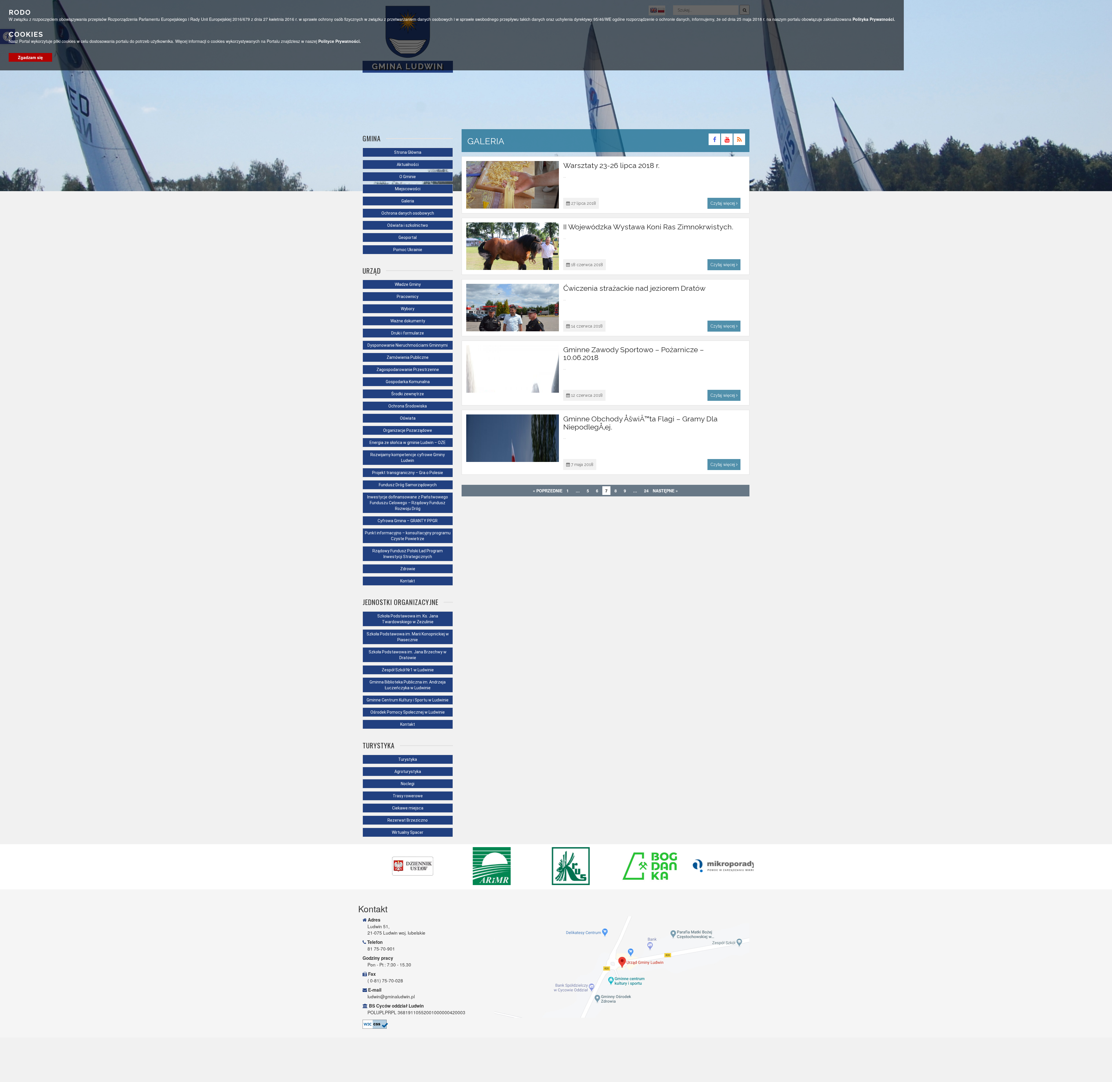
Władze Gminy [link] (408, 284)
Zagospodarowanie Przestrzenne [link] (407, 369)
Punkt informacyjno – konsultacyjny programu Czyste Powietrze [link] (408, 536)
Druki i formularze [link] (407, 333)
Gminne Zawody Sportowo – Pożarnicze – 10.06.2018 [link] (633, 353)
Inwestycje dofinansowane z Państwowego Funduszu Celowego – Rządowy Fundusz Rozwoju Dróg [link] (407, 503)
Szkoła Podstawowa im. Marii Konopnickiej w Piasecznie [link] (408, 637)
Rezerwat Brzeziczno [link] (407, 820)
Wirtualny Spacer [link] (407, 832)
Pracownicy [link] (407, 296)
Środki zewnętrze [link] (407, 394)
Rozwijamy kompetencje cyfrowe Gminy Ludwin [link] (407, 457)
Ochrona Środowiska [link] (407, 406)
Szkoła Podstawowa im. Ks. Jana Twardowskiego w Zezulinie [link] (407, 619)
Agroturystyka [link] (407, 771)
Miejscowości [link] (407, 189)
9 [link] (625, 491)
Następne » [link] (665, 491)
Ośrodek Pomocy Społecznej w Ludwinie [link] (407, 712)
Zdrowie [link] (407, 568)
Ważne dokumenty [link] (407, 321)
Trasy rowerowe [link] (408, 796)
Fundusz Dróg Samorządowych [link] (408, 484)
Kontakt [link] (407, 581)
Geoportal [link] (407, 237)
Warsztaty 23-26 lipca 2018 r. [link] (611, 165)
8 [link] (615, 491)
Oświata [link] (408, 418)
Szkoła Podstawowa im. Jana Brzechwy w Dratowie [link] (408, 655)
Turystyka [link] (407, 759)
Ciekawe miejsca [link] (407, 808)
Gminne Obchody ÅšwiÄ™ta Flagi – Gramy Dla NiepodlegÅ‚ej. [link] (640, 422)
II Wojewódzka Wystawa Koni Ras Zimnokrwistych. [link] (648, 226)
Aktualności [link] (408, 164)
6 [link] (597, 491)
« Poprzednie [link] (547, 491)
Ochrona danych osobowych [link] (407, 213)
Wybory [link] (407, 308)
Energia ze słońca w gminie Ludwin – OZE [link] (408, 442)
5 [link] (588, 491)
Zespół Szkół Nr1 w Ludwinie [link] (408, 670)
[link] (714, 140)
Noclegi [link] (407, 783)
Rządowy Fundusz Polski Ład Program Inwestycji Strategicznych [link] (407, 554)
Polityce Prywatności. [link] (339, 41)
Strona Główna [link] (407, 152)
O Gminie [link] (407, 176)
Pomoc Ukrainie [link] (407, 249)
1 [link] (567, 491)
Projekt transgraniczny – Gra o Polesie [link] (407, 472)
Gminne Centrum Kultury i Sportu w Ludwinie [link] (408, 700)
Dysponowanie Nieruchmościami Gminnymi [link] (407, 345)
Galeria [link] (407, 201)
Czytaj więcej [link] (723, 203)
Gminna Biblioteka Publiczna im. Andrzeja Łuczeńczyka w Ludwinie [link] (408, 685)
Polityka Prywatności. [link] (874, 19)
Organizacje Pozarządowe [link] (407, 430)
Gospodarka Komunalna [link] (408, 381)
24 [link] (646, 491)
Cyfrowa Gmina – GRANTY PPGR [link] (408, 520)
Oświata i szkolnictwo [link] (407, 225)
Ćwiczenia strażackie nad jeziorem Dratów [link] (634, 288)
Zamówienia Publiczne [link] (408, 357)
